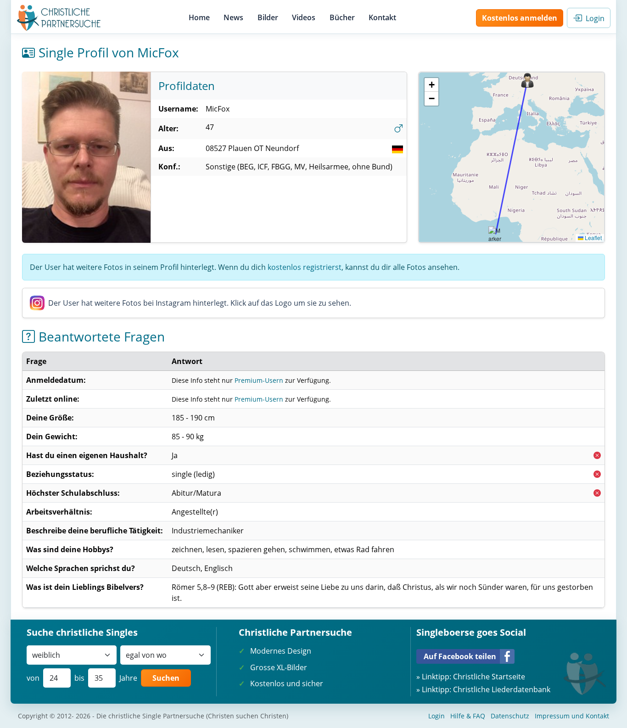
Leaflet (592, 237)
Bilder (268, 17)
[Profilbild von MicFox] (86, 157)
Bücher (342, 17)
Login (593, 18)
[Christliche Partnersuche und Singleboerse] (59, 18)
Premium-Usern (259, 380)
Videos (303, 17)
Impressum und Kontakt (572, 715)
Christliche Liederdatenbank (501, 689)
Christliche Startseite (489, 677)
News (233, 17)
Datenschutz (510, 715)
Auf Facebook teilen (460, 656)
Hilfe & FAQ (467, 715)
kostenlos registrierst (304, 267)
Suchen (165, 678)
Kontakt (382, 17)
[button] (527, 80)
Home (199, 17)
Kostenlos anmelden (519, 18)
